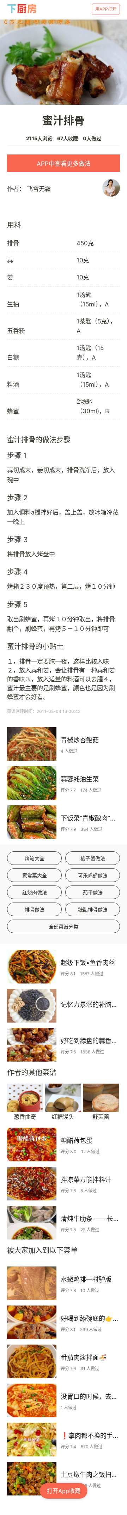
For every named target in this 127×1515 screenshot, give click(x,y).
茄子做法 (93, 892)
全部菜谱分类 (63, 926)
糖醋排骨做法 (93, 909)
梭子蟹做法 (92, 858)
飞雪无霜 (39, 188)
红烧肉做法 (34, 892)
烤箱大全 (34, 858)
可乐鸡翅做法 (93, 875)
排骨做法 (34, 909)
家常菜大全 (34, 875)
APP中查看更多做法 (64, 163)
